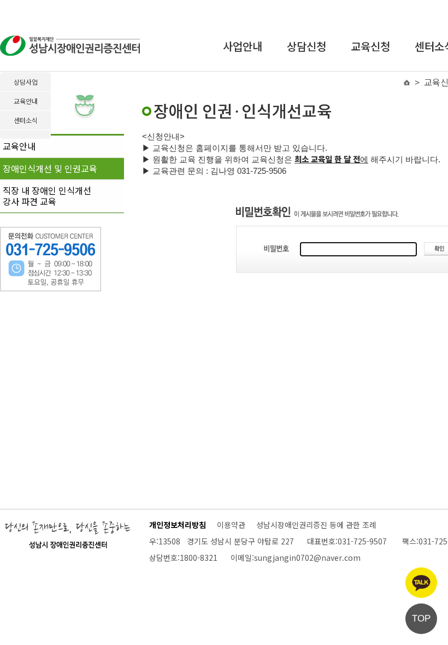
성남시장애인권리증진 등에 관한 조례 (316, 524)
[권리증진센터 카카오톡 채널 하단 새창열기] (421, 582)
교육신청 (370, 46)
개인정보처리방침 (177, 524)
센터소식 (26, 120)
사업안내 (242, 46)
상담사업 (26, 81)
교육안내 (19, 146)
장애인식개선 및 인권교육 (50, 168)
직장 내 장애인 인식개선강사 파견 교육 (47, 196)
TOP (421, 618)
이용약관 (231, 524)
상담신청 (306, 46)
